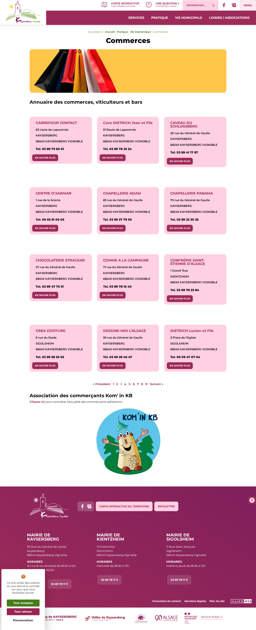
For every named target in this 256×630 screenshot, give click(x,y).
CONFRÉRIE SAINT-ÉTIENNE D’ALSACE (187, 262)
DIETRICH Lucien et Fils (192, 331)
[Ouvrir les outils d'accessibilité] (252, 500)
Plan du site (217, 601)
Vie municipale (188, 18)
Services (136, 18)
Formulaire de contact (166, 601)
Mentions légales (195, 601)
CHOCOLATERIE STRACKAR (60, 260)
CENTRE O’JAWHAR (53, 193)
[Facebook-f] (82, 506)
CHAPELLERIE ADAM (122, 193)
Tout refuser (23, 611)
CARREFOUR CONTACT (56, 123)
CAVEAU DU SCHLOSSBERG (183, 124)
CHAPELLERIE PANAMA (191, 193)
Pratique (159, 18)
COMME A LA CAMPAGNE (126, 260)
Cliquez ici (37, 401)
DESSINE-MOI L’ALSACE (124, 331)
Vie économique (140, 31)
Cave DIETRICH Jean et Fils (128, 123)
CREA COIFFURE (50, 331)
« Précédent (101, 384)
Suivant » (156, 384)
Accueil (110, 31)
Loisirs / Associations (229, 18)
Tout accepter (23, 603)
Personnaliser (23, 620)
